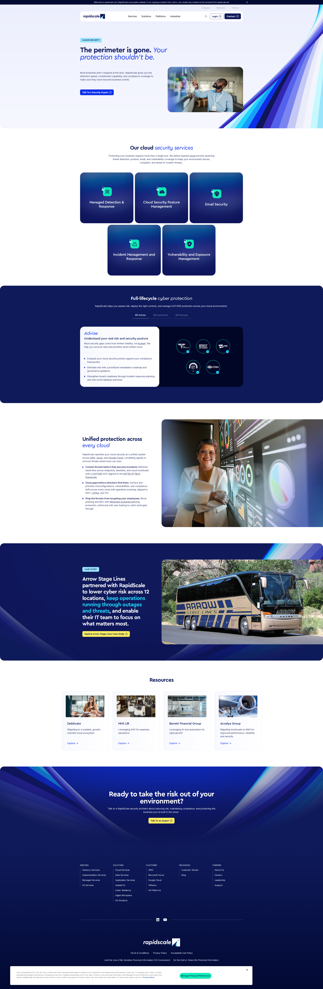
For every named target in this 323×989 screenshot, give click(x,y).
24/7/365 (97, 473)
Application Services (125, 880)
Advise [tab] (140, 315)
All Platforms (154, 890)
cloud (192, 155)
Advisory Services (91, 870)
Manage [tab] (182, 315)
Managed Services (91, 880)
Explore (106, 217)
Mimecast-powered (120, 502)
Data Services (122, 875)
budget (142, 343)
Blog (183, 875)
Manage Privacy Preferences (195, 976)
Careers (218, 875)
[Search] (206, 16)
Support (219, 885)
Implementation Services (94, 875)
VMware (152, 885)
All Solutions (121, 900)
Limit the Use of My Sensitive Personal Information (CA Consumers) (137, 960)
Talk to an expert (160, 821)
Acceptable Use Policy (182, 953)
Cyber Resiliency (123, 890)
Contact (231, 16)
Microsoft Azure (156, 875)
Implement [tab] (160, 315)
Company (206, 8)
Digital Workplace (123, 895)
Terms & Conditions (139, 953)
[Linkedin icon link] (157, 919)
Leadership (220, 880)
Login (215, 16)
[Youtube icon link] (165, 919)
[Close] (247, 970)
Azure (99, 457)
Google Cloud (116, 457)
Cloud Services (122, 870)
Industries (175, 16)
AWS (92, 457)
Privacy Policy (160, 953)
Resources (220, 8)
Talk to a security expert (95, 92)
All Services (88, 885)
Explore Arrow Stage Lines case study (104, 634)
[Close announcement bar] (247, 2)
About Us (219, 870)
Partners (235, 8)
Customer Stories (189, 870)
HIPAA (95, 493)
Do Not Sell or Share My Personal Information (196, 960)
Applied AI (120, 885)
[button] (106, 197)
